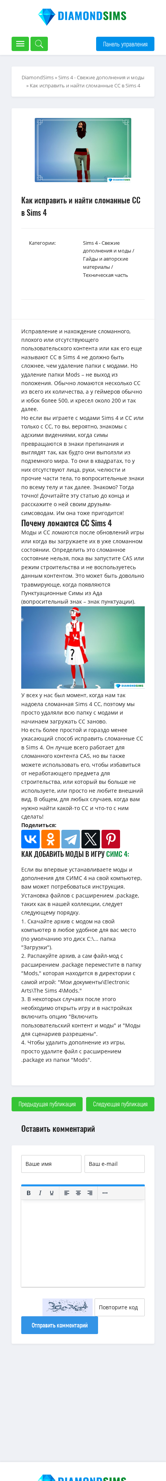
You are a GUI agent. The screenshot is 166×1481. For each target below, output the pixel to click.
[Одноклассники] (50, 839)
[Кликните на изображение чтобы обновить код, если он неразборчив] (67, 1307)
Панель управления (125, 44)
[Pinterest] (111, 839)
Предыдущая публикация (47, 1103)
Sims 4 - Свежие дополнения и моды (101, 77)
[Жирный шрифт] (28, 1193)
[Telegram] (70, 839)
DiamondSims (38, 77)
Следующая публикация (120, 1103)
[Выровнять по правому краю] (90, 1193)
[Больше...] (105, 1193)
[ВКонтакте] (30, 839)
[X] (90, 839)
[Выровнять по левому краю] (67, 1193)
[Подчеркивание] (52, 1193)
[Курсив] (40, 1193)
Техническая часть (105, 274)
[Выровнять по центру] (78, 1193)
